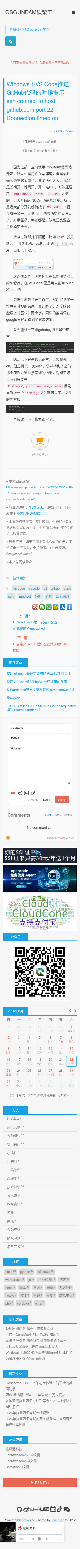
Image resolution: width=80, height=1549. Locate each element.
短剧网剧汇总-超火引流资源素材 (29, 1328)
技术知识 (19, 578)
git (45, 588)
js (31, 1279)
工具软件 (14, 1169)
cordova (24, 1302)
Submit (62, 799)
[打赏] (40, 441)
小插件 (13, 1152)
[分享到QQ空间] (56, 607)
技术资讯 (14, 1195)
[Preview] (32, 793)
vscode (34, 588)
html (10, 1287)
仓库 (49, 596)
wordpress (14, 1279)
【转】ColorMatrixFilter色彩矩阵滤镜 (33, 1334)
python (26, 1271)
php (9, 1302)
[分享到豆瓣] (49, 607)
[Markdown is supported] (14, 793)
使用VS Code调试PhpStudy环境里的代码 (37, 681)
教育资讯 (14, 1203)
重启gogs (13, 697)
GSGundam (65, 131)
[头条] (46, 1509)
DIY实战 (14, 1118)
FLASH (65, 1287)
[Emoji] (20, 793)
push (67, 588)
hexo (10, 1271)
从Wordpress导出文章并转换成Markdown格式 (41, 689)
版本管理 (63, 596)
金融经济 (14, 1229)
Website (15, 748)
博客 (64, 1279)
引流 (39, 1302)
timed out (24, 596)
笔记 (37, 1295)
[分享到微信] (42, 607)
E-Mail (15, 738)
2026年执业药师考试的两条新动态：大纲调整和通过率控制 (39, 1421)
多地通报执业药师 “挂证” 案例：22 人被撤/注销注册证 (39, 1403)
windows (46, 1271)
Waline (61, 837)
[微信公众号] (66, 1509)
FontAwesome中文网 (21, 1460)
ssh (11, 596)
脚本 (24, 1287)
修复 (50, 1295)
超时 (38, 596)
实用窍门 (15, 1144)
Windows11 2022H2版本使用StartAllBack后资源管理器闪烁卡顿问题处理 (39, 1355)
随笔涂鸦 (14, 1238)
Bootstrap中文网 (18, 1466)
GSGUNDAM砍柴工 (28, 12)
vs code (19, 588)
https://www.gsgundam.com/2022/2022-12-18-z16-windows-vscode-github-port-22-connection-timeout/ (39, 493)
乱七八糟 (15, 1127)
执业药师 (46, 1279)
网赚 (11, 1220)
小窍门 (13, 1161)
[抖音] (59, 1509)
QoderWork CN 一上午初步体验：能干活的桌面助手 (39, 1385)
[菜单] (71, 12)
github (55, 588)
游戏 (11, 1212)
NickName (17, 728)
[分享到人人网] (63, 607)
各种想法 (15, 1135)
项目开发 (15, 1246)
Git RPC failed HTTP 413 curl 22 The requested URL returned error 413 (41, 707)
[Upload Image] (26, 793)
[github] (19, 1509)
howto (10, 1295)
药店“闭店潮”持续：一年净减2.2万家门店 (36, 1394)
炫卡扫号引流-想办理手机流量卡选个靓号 (36, 1340)
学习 (38, 1287)
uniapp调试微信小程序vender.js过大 (32, 1346)
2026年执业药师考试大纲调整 (27, 1412)
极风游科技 (14, 1448)
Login (46, 799)
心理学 (13, 1178)
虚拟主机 (66, 1295)
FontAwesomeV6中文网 (23, 1454)
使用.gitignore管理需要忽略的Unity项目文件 (39, 673)
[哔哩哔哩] (53, 1509)
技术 (24, 1295)
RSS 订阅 (42, 1482)
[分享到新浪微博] (35, 607)
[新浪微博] (26, 1509)
